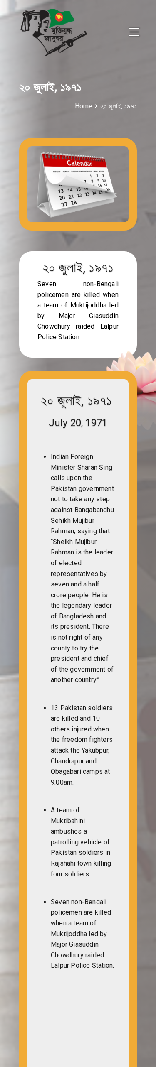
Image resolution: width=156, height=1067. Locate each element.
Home (84, 106)
